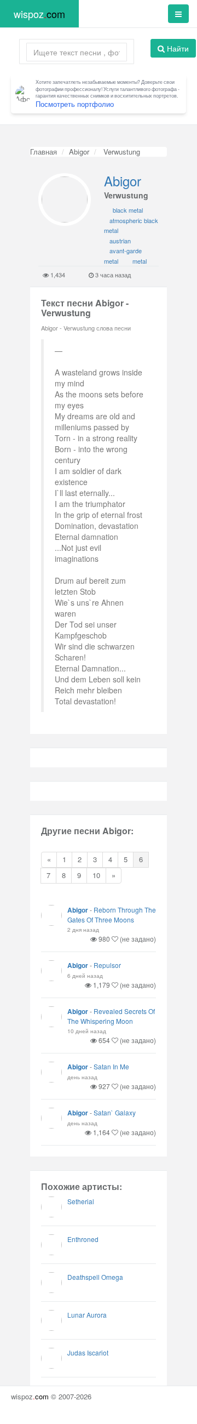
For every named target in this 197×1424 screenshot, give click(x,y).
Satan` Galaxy (115, 1112)
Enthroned (83, 1239)
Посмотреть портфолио (75, 104)
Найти (177, 48)
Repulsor (107, 965)
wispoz (39, 14)
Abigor (79, 151)
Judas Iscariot (87, 1352)
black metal (128, 210)
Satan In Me (111, 1066)
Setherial (80, 1201)
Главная (43, 151)
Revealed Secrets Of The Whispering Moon (111, 1016)
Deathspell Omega (95, 1276)
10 (96, 875)
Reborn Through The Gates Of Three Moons (111, 914)
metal (139, 261)
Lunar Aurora (87, 1314)
